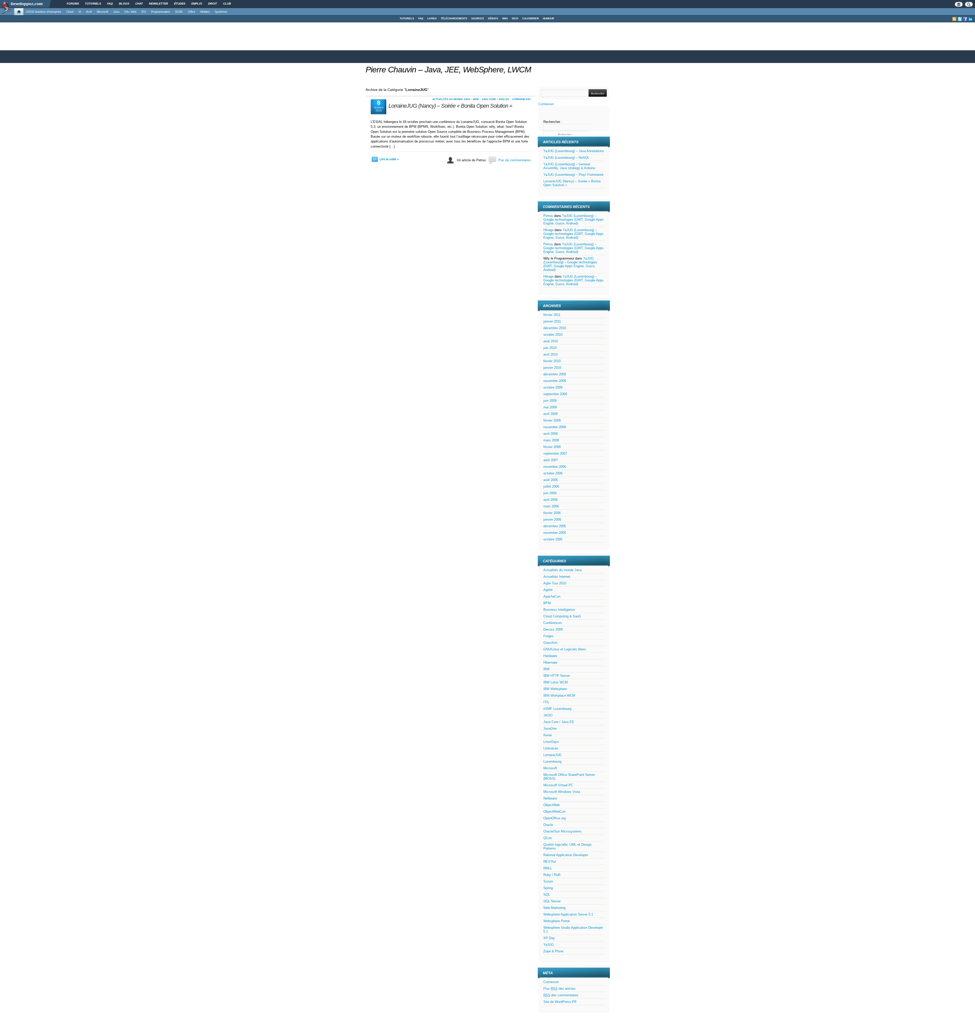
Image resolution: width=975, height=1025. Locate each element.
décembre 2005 (554, 526)
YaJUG (548, 945)
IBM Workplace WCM (559, 695)
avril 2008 (550, 434)
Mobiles (205, 11)
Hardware (550, 656)
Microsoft (102, 11)
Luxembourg (552, 761)
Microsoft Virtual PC (558, 785)
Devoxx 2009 (553, 629)
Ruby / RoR (551, 875)
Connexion (546, 104)
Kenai (547, 735)
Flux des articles (559, 988)
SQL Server (552, 901)
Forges (548, 636)
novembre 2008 (554, 427)
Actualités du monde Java (451, 99)
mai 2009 (550, 407)
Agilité (547, 590)
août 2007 (550, 460)
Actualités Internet (556, 577)
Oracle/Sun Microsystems (562, 831)
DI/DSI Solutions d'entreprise (43, 11)
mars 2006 (551, 506)
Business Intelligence (559, 610)
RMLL (547, 868)
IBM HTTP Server (556, 676)
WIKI (505, 18)
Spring (548, 888)
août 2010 (550, 341)
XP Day (549, 938)
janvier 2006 (552, 519)
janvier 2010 (552, 368)
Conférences (552, 623)
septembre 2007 (555, 453)
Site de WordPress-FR (559, 1002)
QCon (547, 838)
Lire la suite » (389, 159)
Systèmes (221, 11)
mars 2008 (551, 440)
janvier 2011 (552, 321)
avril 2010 (550, 354)
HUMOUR (548, 18)
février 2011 (551, 315)
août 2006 (550, 480)
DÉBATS (493, 18)
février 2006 (552, 513)
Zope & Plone (553, 951)
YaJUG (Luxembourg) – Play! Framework (573, 175)
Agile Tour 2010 (554, 583)
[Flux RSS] (954, 19)
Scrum (548, 881)
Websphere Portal (556, 921)
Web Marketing (554, 908)
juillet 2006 (551, 486)
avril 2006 (550, 500)
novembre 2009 (554, 381)
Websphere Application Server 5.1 (568, 914)
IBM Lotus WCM (555, 682)
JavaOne (550, 728)
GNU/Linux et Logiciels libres (564, 649)
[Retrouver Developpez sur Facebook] (965, 19)
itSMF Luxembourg (557, 709)
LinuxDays (551, 742)
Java (116, 11)
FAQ (420, 18)
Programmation (160, 11)
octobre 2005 (552, 539)
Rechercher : (552, 122)
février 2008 (552, 447)
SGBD (179, 11)
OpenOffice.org (554, 818)
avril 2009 (550, 414)
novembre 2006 (554, 467)
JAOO (547, 715)
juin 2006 (550, 493)
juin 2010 (550, 348)
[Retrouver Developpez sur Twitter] (960, 19)
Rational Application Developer (565, 855)
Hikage (548, 230)
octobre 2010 (552, 335)
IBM (546, 669)
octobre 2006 (552, 473)
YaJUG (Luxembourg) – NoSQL (566, 157)
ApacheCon (551, 596)
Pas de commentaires (514, 160)
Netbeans (550, 798)
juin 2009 (550, 401)
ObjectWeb (551, 805)
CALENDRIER (530, 18)
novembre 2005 (554, 533)
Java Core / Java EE (495, 99)
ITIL (546, 702)
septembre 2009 (555, 394)
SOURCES (477, 18)
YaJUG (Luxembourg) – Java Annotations (573, 151)
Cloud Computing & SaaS (562, 616)
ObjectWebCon (554, 811)
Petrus (548, 216)
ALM (89, 11)
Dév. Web (130, 11)
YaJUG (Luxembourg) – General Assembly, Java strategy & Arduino (569, 166)
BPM (476, 99)
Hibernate (550, 662)
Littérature (550, 748)
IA (79, 11)
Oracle (548, 825)
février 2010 (552, 361)
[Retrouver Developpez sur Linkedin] (970, 19)
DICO (515, 18)
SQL (546, 894)
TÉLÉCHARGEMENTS (454, 18)
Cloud (69, 11)
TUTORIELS (407, 18)
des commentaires (560, 995)
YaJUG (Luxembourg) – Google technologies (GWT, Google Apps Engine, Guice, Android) (573, 219)
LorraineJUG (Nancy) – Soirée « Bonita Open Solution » (450, 106)
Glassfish (550, 643)
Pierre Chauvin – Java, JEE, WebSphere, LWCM (448, 69)
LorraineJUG (521, 99)
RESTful (549, 861)
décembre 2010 (554, 328)
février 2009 (552, 420)
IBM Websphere (555, 689)
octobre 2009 (552, 387)
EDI (143, 11)
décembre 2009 (554, 374)
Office (191, 11)
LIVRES (432, 18)
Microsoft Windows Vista (561, 792)
